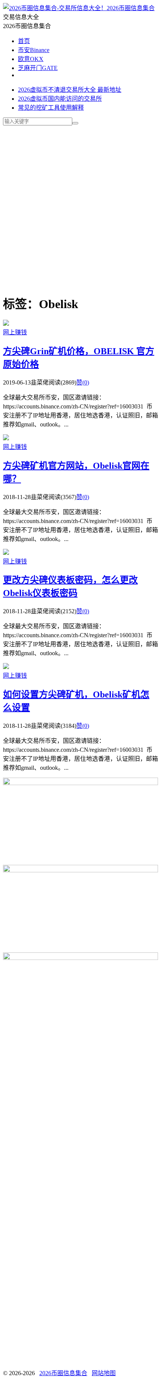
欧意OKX (30, 59)
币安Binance (33, 50)
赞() (82, 382)
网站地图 (104, 1373)
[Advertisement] (80, 205)
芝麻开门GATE (38, 68)
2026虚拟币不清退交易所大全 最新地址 (69, 89)
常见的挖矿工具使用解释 (51, 107)
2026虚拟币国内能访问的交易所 (60, 98)
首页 (24, 41)
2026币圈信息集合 (131, 8)
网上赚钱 (15, 332)
